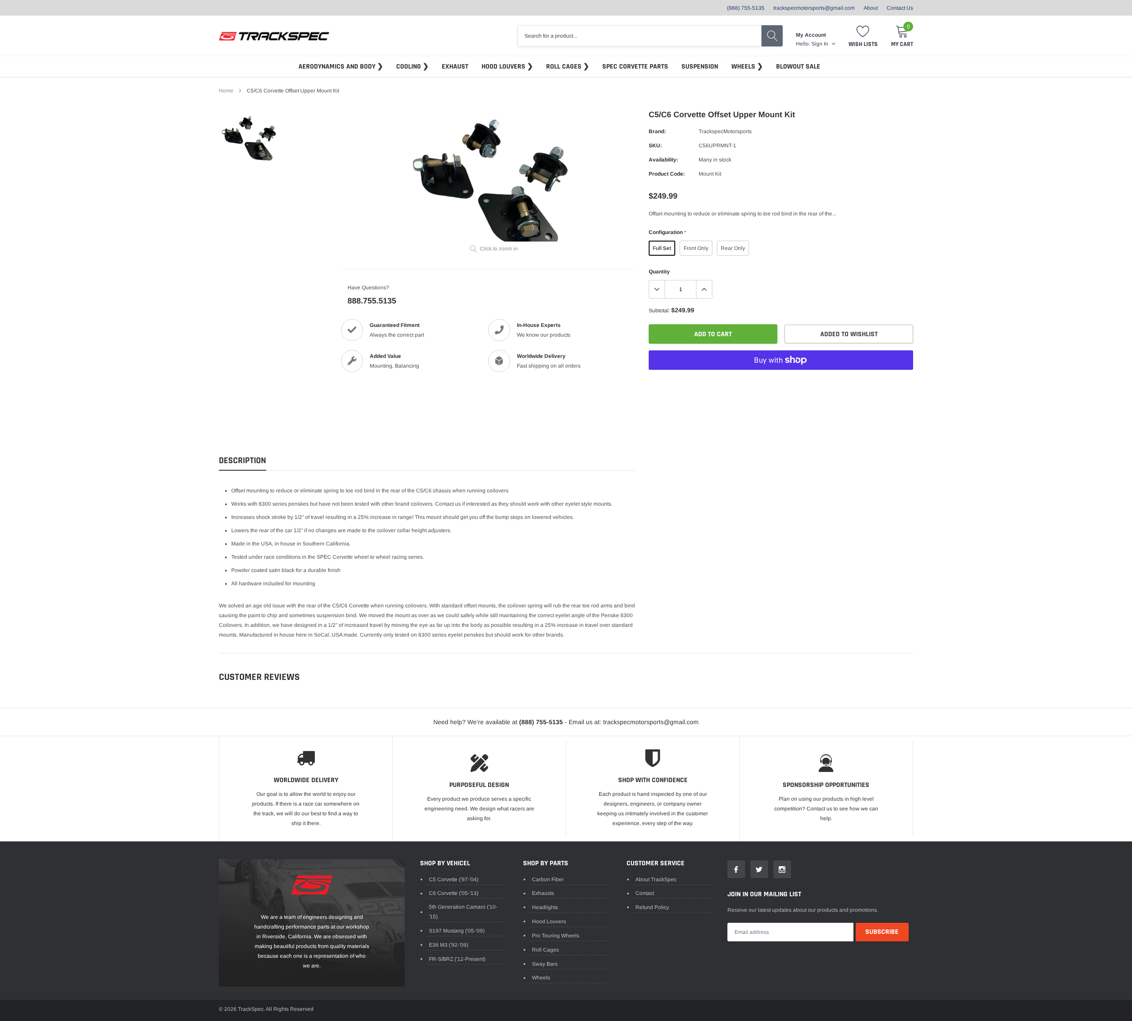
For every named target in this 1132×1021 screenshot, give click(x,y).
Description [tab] (242, 460)
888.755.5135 (372, 300)
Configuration (667, 232)
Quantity (659, 272)
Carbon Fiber (548, 879)
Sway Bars (545, 964)
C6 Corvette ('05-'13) (453, 893)
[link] (250, 138)
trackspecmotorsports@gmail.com (814, 8)
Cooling (409, 66)
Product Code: (667, 174)
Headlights (545, 907)
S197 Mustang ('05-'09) (457, 931)
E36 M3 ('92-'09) (448, 945)
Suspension (699, 66)
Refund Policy (652, 907)
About (871, 8)
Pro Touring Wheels (555, 936)
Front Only (696, 248)
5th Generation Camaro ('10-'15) (463, 912)
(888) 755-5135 (746, 8)
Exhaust (455, 66)
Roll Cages (564, 66)
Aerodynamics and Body (337, 66)
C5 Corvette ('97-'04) (453, 879)
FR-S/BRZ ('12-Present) (457, 959)
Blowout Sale (798, 66)
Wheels (744, 66)
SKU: (655, 145)
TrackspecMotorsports (725, 131)
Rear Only (733, 248)
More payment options (781, 382)
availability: (663, 160)
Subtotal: (659, 310)
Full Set (662, 248)
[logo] (274, 36)
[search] (772, 35)
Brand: (657, 131)
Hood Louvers (504, 66)
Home (226, 91)
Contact (644, 893)
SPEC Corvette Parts (635, 66)
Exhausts (543, 893)
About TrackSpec (656, 879)
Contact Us (900, 8)
